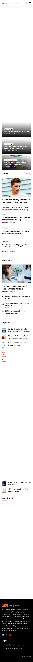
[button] (26, 3)
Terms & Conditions (8, 648)
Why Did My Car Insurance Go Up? (16, 132)
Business (5, 228)
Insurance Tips (9, 129)
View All (28, 173)
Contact (11, 645)
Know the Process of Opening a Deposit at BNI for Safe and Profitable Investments (16, 247)
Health (4, 214)
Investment (5, 241)
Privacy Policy (20, 645)
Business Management (11, 160)
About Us (5, 645)
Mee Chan (14, 133)
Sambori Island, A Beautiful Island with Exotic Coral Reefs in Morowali (19, 331)
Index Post (19, 648)
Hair (5, 180)
